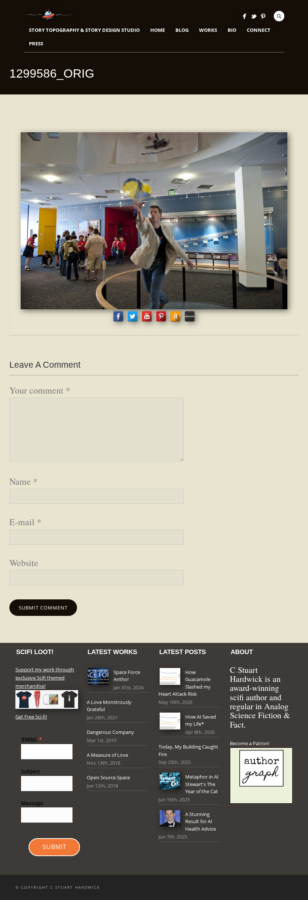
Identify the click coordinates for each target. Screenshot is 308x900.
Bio (232, 30)
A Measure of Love (107, 755)
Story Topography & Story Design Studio (84, 30)
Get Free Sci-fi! (31, 716)
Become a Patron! (249, 743)
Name (23, 481)
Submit (54, 847)
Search (279, 16)
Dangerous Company (110, 732)
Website (23, 563)
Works (208, 30)
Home (157, 30)
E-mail (25, 522)
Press (36, 43)
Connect (258, 30)
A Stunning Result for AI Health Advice (200, 821)
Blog (182, 30)
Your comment (39, 390)
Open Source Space (108, 777)
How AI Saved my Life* (200, 720)
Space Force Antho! (126, 676)
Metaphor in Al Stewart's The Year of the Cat (201, 784)
